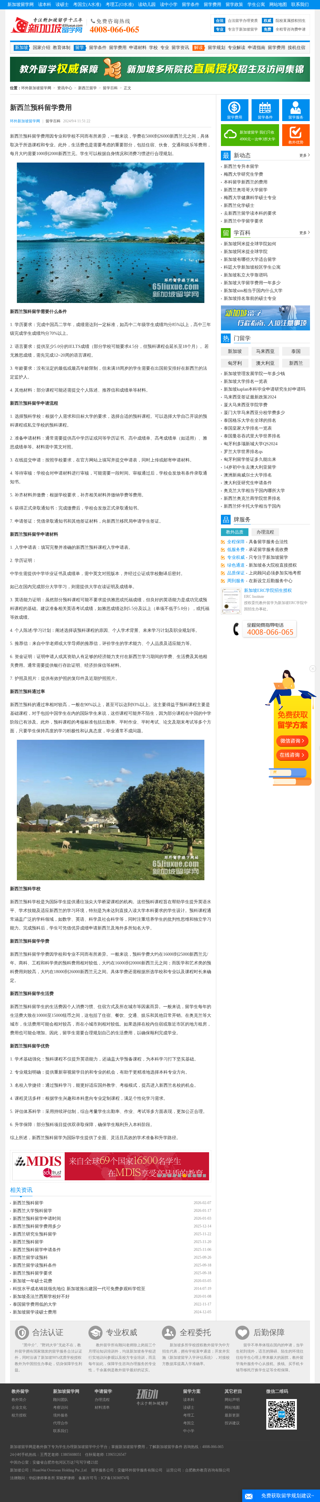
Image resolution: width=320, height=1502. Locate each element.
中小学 (188, 1431)
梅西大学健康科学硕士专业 (250, 197)
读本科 (44, 4)
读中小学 (169, 4)
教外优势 (295, 142)
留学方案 (192, 1391)
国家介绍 (41, 47)
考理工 (188, 1415)
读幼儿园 (147, 4)
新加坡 (235, 351)
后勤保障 (269, 1332)
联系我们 (300, 4)
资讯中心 (64, 88)
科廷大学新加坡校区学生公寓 (252, 267)
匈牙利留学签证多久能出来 (250, 459)
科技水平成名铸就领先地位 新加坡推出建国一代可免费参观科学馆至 (79, 1288)
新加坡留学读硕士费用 (35, 1312)
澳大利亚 (265, 363)
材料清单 (102, 1407)
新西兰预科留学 (28, 1203)
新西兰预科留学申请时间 (37, 1218)
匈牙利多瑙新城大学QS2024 (251, 443)
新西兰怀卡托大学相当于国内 (252, 506)
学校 (153, 47)
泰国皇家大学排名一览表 (248, 428)
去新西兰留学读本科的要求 (250, 213)
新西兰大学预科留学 (32, 1210)
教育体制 (61, 47)
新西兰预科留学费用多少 (37, 1226)
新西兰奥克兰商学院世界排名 (252, 498)
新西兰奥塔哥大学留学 (246, 190)
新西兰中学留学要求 (243, 221)
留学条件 (190, 4)
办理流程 (265, 532)
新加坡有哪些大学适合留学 (250, 259)
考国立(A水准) (87, 4)
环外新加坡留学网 (46, 25)
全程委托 (195, 1332)
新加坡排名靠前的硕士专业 (250, 298)
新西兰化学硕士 (239, 205)
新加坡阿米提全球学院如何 (250, 243)
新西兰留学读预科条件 (35, 1265)
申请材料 (138, 47)
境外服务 (60, 1415)
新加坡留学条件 (169, 1447)
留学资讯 (180, 47)
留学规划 (216, 47)
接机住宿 (296, 47)
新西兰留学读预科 (30, 1257)
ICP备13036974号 (115, 1478)
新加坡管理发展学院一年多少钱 (254, 373)
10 (204, 1175)
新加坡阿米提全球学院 (246, 251)
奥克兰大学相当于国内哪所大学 (254, 490)
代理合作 (60, 1423)
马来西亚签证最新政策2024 (250, 397)
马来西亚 (265, 351)
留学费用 (212, 4)
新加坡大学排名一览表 (246, 381)
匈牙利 (235, 363)
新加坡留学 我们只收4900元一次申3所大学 (257, 135)
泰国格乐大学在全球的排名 (250, 420)
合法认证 (47, 1332)
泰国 (296, 351)
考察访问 (60, 1407)
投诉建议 (232, 1423)
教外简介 (19, 1399)
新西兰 (296, 363)
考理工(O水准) (120, 4)
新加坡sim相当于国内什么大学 (253, 290)
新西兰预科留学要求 (32, 1273)
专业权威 (121, 1332)
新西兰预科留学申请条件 (37, 1249)
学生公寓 (256, 4)
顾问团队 (60, 1399)
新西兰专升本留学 (241, 166)
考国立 (188, 1423)
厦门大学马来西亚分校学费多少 (254, 412)
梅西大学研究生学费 (243, 174)
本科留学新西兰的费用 (246, 182)
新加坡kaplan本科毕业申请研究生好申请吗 (264, 389)
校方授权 (19, 1415)
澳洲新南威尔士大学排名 (248, 475)
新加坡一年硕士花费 (32, 1281)
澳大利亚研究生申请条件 (248, 482)
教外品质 (234, 532)
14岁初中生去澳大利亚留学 (250, 467)
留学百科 (110, 88)
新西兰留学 (87, 88)
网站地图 (278, 4)
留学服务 (295, 117)
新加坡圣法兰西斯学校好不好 (41, 1296)
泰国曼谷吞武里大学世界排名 (252, 436)
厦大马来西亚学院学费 (246, 404)
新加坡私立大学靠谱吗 (246, 275)
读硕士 (62, 4)
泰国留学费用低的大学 (35, 1304)
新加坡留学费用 (132, 1447)
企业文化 (19, 1407)
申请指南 (256, 47)
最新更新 (232, 1415)
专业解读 (236, 47)
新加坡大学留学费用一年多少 (252, 282)
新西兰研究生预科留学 (35, 1234)
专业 (164, 47)
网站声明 (232, 1399)
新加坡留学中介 (87, 1447)
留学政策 (234, 4)
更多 (303, 155)
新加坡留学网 (21, 4)
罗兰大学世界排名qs (243, 451)
